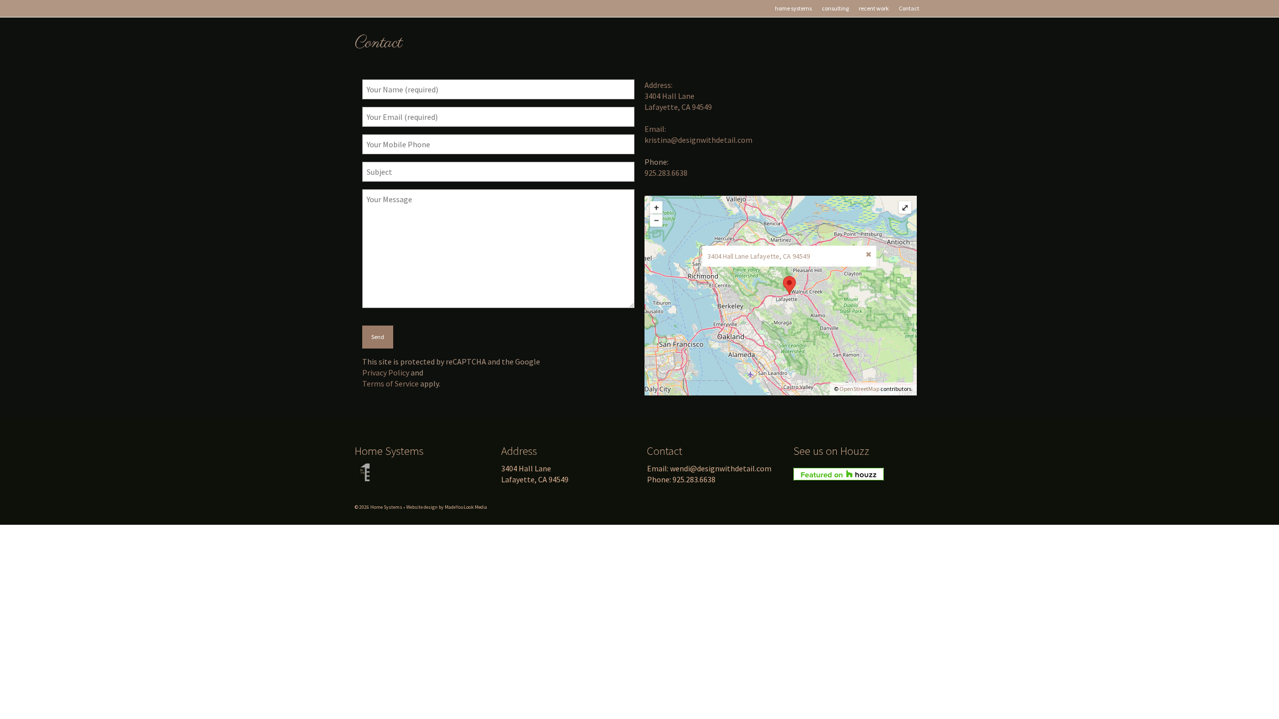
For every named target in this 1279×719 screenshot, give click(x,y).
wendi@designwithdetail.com (720, 468)
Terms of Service (390, 383)
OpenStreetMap (859, 388)
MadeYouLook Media (466, 507)
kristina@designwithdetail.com (698, 140)
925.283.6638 (665, 173)
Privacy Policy (385, 372)
